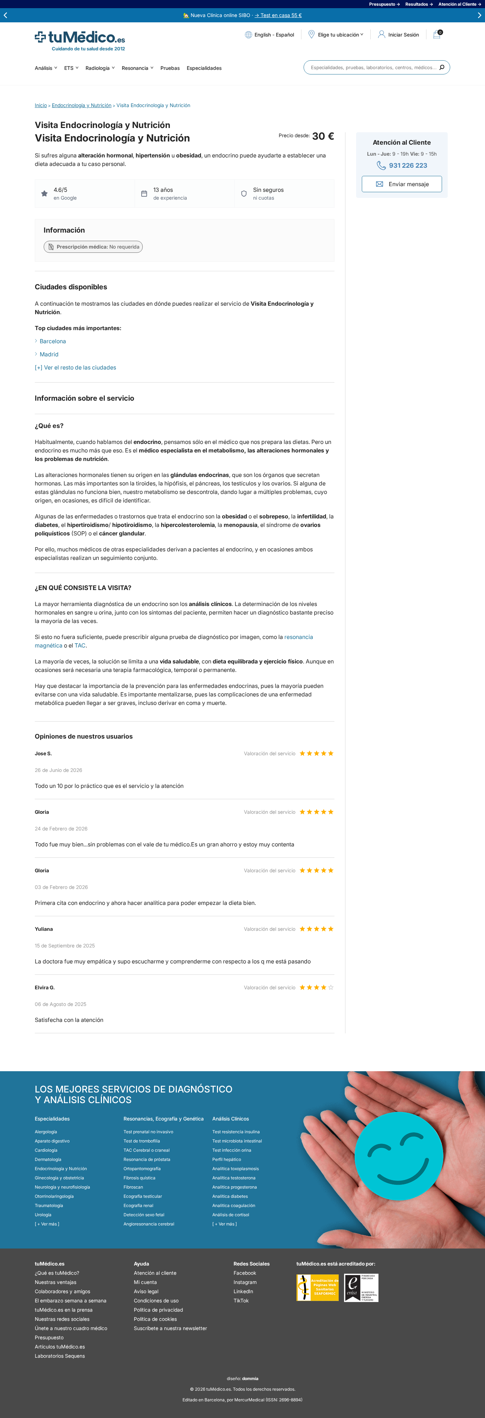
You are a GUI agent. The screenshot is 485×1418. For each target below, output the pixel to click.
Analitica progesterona (234, 1187)
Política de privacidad (158, 1310)
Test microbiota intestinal (237, 1141)
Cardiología (46, 1150)
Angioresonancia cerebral (149, 1224)
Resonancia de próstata (147, 1159)
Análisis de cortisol (230, 1214)
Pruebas (170, 68)
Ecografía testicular (143, 1196)
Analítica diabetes (230, 1196)
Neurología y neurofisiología (62, 1187)
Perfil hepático (226, 1159)
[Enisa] (361, 1288)
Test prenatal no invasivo (148, 1131)
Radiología (98, 68)
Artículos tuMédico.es (60, 1347)
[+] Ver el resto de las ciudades (75, 367)
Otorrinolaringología (54, 1196)
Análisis (43, 68)
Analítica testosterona (234, 1177)
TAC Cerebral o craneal (147, 1150)
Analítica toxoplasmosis (235, 1168)
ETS (68, 68)
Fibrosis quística (140, 1177)
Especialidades (204, 68)
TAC (80, 645)
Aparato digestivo (52, 1141)
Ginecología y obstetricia (59, 1177)
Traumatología (49, 1205)
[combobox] (377, 67)
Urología (43, 1214)
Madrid (49, 354)
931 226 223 (408, 165)
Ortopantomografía (142, 1168)
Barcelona (53, 341)
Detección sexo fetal (144, 1214)
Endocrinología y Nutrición (61, 1168)
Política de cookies (155, 1319)
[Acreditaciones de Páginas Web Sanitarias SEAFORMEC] (317, 1288)
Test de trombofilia (142, 1141)
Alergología (46, 1131)
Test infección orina (231, 1150)
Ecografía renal (138, 1205)
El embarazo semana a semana (71, 1300)
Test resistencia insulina (236, 1131)
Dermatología (48, 1159)
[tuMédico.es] (80, 37)
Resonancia (135, 68)
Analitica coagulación (233, 1205)
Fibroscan (133, 1187)
